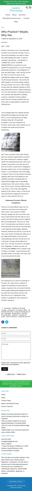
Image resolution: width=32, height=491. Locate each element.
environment (11, 310)
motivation (7, 313)
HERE (3, 428)
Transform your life (24, 316)
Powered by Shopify (16, 487)
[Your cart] (30, 7)
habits (25, 310)
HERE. (24, 423)
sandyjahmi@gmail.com (9, 441)
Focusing (19, 310)
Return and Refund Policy (10, 403)
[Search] (27, 7)
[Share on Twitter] (6, 322)
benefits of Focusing (18, 308)
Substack (4, 418)
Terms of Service (7, 406)
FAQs (3, 397)
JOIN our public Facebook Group (12, 421)
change (4, 310)
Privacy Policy (6, 400)
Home (3, 394)
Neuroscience (16, 313)
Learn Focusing (21, 485)
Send (4, 369)
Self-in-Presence (11, 316)
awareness (7, 308)
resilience (15, 315)
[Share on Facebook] (2, 322)
